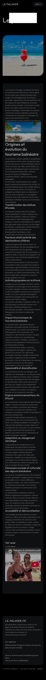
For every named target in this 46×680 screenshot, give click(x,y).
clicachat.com (23, 19)
